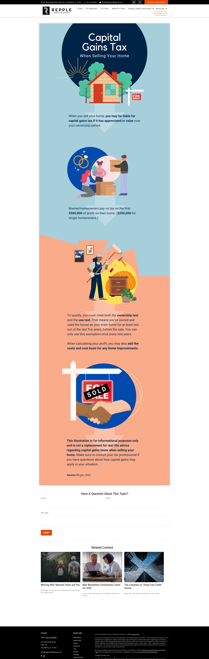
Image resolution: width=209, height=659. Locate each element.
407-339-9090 (92, 2)
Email (108, 498)
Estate (75, 643)
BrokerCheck (135, 634)
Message (44, 513)
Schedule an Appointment (156, 2)
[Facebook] (139, 2)
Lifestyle (76, 654)
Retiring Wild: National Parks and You (60, 584)
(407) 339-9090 (51, 637)
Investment (77, 640)
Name (43, 498)
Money (75, 652)
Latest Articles (78, 657)
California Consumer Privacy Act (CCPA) (153, 650)
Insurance (76, 646)
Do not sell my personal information (147, 652)
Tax (74, 649)
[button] (80, 8)
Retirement (77, 637)
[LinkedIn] (133, 2)
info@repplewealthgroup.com (112, 2)
